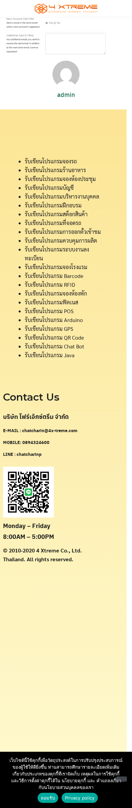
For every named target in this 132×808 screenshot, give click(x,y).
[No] (121, 779)
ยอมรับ (48, 798)
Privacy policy (80, 798)
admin (66, 94)
